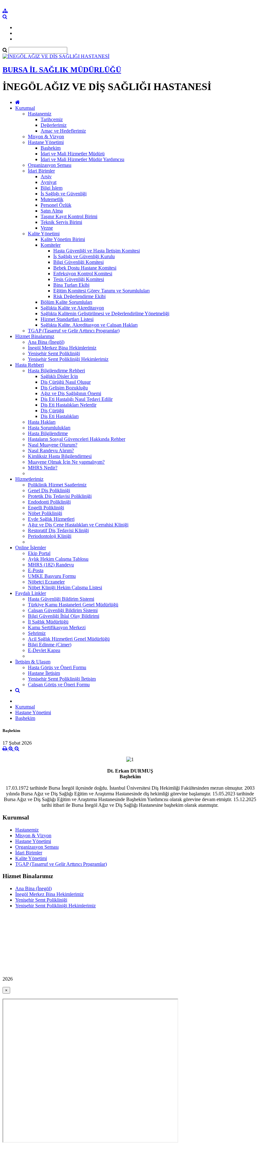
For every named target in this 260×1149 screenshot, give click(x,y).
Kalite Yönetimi (44, 233)
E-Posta (35, 570)
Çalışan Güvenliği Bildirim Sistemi (63, 610)
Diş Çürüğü (52, 410)
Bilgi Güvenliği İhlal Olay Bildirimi (63, 616)
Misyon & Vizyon (46, 136)
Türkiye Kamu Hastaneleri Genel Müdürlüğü (73, 604)
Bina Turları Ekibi (71, 285)
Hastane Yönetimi (46, 142)
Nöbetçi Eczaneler (46, 581)
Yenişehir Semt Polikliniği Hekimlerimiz (68, 359)
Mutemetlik (52, 199)
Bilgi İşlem (51, 188)
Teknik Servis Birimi (61, 222)
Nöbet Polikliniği (45, 513)
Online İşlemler (30, 547)
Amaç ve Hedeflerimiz (63, 131)
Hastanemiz (39, 113)
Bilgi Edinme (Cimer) (49, 644)
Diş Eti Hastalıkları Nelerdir (68, 405)
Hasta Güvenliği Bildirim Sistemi (61, 599)
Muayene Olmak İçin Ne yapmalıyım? (66, 462)
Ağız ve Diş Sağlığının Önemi (71, 393)
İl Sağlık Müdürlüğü (48, 621)
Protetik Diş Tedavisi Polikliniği (60, 496)
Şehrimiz (37, 633)
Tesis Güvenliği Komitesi (78, 279)
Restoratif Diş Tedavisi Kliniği (58, 530)
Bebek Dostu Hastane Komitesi (84, 268)
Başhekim (51, 148)
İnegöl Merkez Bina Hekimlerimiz (62, 347)
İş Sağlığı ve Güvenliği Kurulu (84, 256)
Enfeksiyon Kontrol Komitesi (82, 273)
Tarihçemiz (52, 119)
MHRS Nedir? (42, 467)
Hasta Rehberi (29, 365)
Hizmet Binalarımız (34, 336)
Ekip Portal (39, 553)
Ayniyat (48, 182)
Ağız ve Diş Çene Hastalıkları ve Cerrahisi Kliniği (78, 524)
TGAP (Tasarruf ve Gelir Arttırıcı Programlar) (74, 330)
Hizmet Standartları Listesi (67, 319)
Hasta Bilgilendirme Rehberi (56, 370)
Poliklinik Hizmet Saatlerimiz (57, 484)
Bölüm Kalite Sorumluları (66, 302)
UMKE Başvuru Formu (52, 576)
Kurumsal (25, 108)
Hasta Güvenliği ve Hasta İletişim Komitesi (96, 250)
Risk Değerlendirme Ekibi (79, 296)
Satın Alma (52, 210)
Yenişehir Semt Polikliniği (54, 353)
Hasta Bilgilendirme (48, 433)
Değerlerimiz (54, 125)
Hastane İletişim (44, 673)
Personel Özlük (56, 205)
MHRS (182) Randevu (51, 564)
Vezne (47, 228)
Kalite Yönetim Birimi (63, 239)
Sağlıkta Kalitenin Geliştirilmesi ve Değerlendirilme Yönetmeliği (105, 313)
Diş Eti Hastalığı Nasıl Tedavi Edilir (77, 399)
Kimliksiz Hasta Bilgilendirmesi (60, 456)
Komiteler (51, 245)
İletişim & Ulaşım (32, 661)
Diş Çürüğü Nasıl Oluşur (66, 382)
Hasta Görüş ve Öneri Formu (57, 667)
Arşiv (46, 176)
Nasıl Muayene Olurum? (52, 444)
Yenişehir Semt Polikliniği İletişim (62, 679)
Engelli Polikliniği (46, 507)
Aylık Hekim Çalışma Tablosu (58, 559)
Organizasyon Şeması (49, 165)
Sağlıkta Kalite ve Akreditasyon (72, 307)
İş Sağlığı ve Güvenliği (64, 193)
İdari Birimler (41, 170)
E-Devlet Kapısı (44, 650)
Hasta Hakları (41, 422)
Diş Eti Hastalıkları (60, 416)
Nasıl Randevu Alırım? (51, 450)
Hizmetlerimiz (29, 479)
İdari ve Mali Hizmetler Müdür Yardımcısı (82, 159)
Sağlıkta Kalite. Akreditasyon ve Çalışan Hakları (89, 325)
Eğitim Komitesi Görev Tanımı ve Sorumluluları (101, 290)
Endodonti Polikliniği (49, 502)
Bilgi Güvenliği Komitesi (78, 262)
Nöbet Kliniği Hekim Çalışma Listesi (65, 587)
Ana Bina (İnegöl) (46, 342)
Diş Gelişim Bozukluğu (64, 387)
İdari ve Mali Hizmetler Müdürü (73, 153)
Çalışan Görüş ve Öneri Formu (59, 684)
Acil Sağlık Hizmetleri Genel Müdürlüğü (69, 639)
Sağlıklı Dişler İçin (59, 376)
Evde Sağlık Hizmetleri (51, 519)
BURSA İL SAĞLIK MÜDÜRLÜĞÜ (62, 70)
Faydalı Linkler (30, 593)
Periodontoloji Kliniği (49, 536)
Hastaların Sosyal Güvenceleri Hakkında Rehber (76, 439)
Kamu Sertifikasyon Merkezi (57, 627)
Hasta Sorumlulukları (49, 427)
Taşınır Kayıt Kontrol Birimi (69, 216)
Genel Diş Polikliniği (49, 490)
